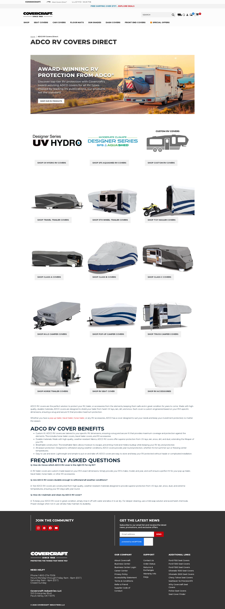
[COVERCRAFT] (38, 14)
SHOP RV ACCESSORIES (159, 391)
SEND (159, 534)
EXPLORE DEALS (126, 6)
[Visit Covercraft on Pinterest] (44, 528)
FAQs (145, 577)
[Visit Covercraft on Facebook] (50, 528)
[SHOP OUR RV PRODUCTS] (112, 84)
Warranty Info (149, 574)
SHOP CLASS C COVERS (159, 277)
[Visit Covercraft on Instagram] (38, 528)
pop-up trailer (56, 418)
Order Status (149, 564)
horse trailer (79, 418)
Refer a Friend (121, 584)
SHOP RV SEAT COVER (103, 391)
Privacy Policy (121, 574)
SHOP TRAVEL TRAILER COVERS (53, 220)
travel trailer (68, 418)
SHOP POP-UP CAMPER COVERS (108, 334)
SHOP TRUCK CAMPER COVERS (163, 334)
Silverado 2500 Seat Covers (181, 574)
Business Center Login (125, 567)
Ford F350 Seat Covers (179, 567)
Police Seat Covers (177, 591)
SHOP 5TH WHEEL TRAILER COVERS (110, 220)
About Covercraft (122, 560)
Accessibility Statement (125, 577)
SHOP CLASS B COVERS (104, 277)
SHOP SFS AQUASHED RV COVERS (109, 163)
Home (32, 37)
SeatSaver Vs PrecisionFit (181, 581)
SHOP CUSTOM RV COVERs (161, 163)
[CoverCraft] (33, 2)
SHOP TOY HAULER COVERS (162, 220)
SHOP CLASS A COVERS (49, 277)
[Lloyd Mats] (81, 1)
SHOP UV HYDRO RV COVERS (51, 163)
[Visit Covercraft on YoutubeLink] (56, 528)
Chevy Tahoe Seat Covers (181, 577)
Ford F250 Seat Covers (179, 564)
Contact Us (148, 560)
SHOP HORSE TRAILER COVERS (52, 391)
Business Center (122, 564)
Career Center (121, 571)
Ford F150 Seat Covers (179, 560)
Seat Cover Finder (177, 594)
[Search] (173, 14)
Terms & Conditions (123, 581)
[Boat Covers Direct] (56, 1)
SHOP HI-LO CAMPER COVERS (52, 334)
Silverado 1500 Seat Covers (181, 571)
